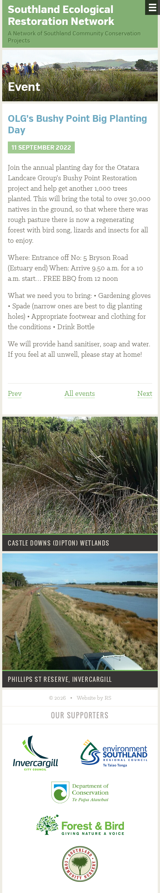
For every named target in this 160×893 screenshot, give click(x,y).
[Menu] (152, 7)
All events (79, 394)
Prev (15, 394)
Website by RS (94, 698)
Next (144, 394)
